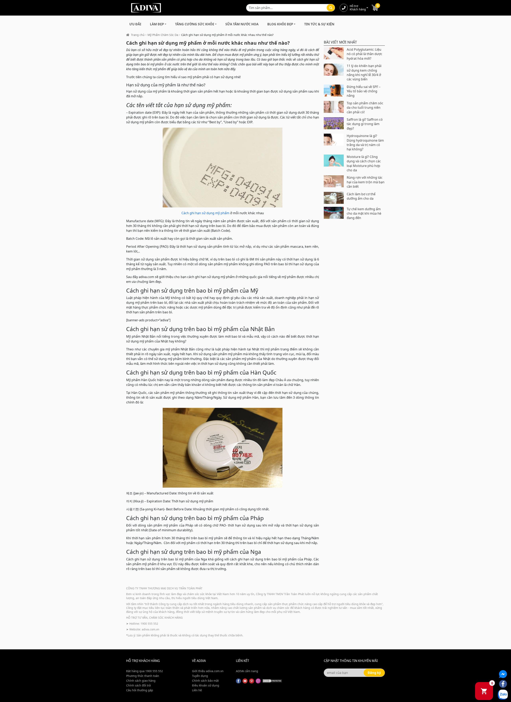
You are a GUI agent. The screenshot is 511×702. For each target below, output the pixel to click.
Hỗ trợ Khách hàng (358, 7)
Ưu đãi (135, 24)
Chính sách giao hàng (140, 680)
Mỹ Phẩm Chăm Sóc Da (163, 35)
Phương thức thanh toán (142, 676)
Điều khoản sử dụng (205, 685)
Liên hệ (197, 690)
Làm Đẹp (157, 24)
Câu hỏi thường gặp (139, 690)
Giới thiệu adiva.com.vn (208, 671)
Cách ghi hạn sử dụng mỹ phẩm (205, 213)
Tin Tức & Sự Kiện (319, 24)
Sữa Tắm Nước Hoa (241, 24)
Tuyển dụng (200, 676)
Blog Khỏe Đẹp (280, 24)
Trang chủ (138, 35)
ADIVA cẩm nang (247, 671)
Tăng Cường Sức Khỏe (194, 24)
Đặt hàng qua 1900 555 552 (144, 671)
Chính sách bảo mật (205, 680)
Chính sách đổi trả (138, 685)
